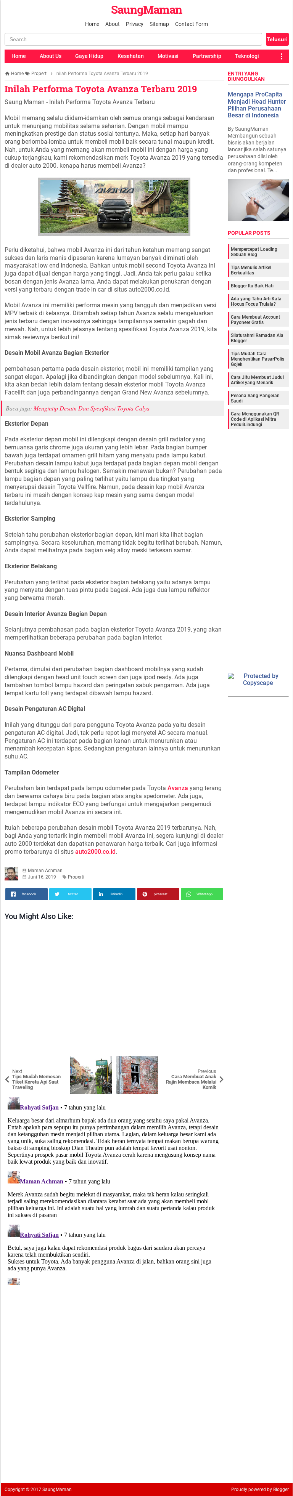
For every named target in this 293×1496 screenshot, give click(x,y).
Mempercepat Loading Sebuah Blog (254, 252)
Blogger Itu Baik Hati (252, 286)
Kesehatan (131, 56)
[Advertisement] (114, 990)
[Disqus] (114, 1189)
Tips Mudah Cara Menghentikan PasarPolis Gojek (257, 359)
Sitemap (159, 24)
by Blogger (278, 1489)
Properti (76, 877)
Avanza (177, 788)
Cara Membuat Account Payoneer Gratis (255, 319)
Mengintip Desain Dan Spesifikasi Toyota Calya (92, 408)
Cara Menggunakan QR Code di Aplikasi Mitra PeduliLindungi (255, 419)
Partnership (207, 56)
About (112, 24)
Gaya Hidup (89, 56)
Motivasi (168, 56)
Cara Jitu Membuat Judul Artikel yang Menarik (257, 380)
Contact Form (191, 24)
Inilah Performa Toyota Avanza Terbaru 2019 (101, 89)
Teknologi (247, 56)
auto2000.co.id (95, 851)
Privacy (134, 24)
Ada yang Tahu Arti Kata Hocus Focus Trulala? (256, 301)
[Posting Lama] (212, 1062)
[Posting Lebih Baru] (16, 1062)
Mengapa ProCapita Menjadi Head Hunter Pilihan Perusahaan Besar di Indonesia (257, 105)
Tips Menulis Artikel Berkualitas (251, 270)
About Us (50, 56)
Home (92, 24)
